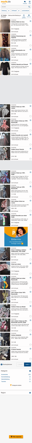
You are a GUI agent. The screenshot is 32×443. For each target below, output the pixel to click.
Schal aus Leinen (16, 264)
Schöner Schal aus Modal (18, 307)
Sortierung (29, 16)
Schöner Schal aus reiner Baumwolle (18, 279)
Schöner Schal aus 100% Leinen (18, 107)
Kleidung (4, 10)
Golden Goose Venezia (17, 149)
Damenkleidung (16, 377)
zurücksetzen (25, 10)
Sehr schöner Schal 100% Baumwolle (18, 293)
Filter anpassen (17, 436)
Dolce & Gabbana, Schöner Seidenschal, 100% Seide (18, 250)
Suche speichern (24, 17)
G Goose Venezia (16, 349)
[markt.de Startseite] (6, 1)
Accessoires (16, 374)
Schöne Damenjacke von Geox (18, 51)
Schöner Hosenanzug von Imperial (18, 36)
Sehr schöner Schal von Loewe (17, 202)
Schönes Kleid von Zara (17, 22)
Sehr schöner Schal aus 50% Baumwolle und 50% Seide (19, 321)
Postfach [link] (25, 3)
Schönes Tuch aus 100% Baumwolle (18, 187)
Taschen (16, 381)
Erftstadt (14, 10)
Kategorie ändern (16, 385)
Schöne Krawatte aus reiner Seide (19, 216)
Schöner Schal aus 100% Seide (18, 173)
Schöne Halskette (16, 335)
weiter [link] (27, 364)
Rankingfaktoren (7, 364)
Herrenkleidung (16, 379)
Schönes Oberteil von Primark (19, 64)
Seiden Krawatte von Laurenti (19, 135)
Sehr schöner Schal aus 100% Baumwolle (19, 121)
